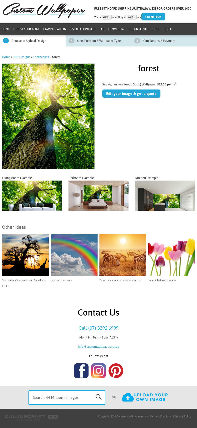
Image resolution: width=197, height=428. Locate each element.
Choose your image (26, 29)
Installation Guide (83, 29)
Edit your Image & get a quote (131, 93)
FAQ (101, 29)
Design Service (139, 29)
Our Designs (21, 57)
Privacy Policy (182, 416)
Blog (156, 29)
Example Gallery (54, 29)
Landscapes (41, 57)
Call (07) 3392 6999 (99, 328)
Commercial (116, 29)
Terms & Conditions (161, 416)
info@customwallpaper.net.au (98, 346)
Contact (169, 29)
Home (5, 29)
